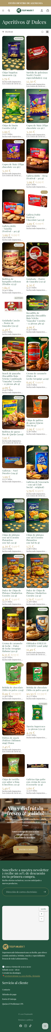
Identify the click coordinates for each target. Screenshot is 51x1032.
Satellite (43, 909)
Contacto (6, 989)
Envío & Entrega (9, 999)
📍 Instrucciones (25, 849)
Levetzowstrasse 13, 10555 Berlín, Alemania (22, 976)
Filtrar (9, 31)
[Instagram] (25, 1025)
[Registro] (45, 892)
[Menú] (3, 10)
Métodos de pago (9, 994)
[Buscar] (9, 11)
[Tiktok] (30, 1025)
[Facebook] (20, 1025)
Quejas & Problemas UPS (12, 1004)
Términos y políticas (25, 1020)
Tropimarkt (28, 1014)
